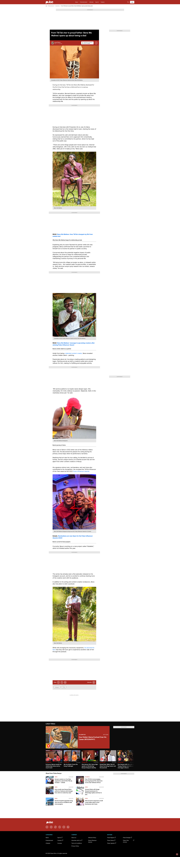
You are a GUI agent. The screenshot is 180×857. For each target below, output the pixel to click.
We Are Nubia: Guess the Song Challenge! (71, 765)
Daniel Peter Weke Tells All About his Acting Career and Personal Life (108, 766)
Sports (97, 2)
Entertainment (83, 2)
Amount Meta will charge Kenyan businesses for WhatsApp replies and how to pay (93, 792)
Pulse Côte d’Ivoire (126, 841)
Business (87, 776)
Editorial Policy (92, 837)
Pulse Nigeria (110, 837)
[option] (54, 760)
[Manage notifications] (177, 854)
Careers (103, 2)
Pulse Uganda (111, 843)
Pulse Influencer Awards (81, 471)
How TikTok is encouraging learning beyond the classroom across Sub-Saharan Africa (93, 780)
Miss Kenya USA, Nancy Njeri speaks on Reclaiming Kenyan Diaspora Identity (90, 766)
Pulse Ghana (110, 840)
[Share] (96, 43)
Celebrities (57, 5)
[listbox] (90, 760)
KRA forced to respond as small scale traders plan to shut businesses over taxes (94, 802)
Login (132, 2)
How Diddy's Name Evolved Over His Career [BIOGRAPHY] (92, 738)
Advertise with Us (76, 840)
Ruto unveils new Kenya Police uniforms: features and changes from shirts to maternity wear (64, 791)
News (76, 2)
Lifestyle (91, 2)
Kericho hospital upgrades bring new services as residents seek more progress (64, 802)
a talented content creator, (74, 353)
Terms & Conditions (76, 843)
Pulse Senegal (126, 837)
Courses (59, 843)
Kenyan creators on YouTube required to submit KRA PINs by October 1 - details (63, 780)
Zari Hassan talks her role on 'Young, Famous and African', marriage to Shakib (126, 766)
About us (73, 837)
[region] (90, 760)
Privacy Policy (75, 846)
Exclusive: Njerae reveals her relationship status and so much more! (54, 766)
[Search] (128, 2)
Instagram (57, 687)
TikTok (63, 687)
